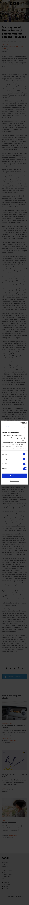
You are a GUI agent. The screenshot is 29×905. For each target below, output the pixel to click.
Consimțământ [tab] (6, 427)
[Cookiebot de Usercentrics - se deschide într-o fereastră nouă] (20, 423)
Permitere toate (14, 475)
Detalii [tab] (15, 427)
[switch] (25, 459)
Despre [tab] (24, 427)
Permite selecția (14, 481)
